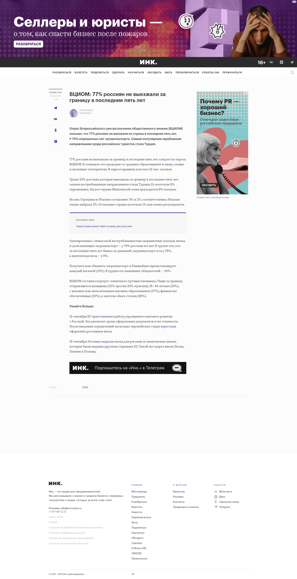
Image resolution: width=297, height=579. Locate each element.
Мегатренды (139, 491)
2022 (85, 387)
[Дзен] (281, 62)
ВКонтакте (225, 491)
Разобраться (62, 72)
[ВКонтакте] (271, 62)
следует (164, 159)
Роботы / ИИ (210, 72)
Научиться (136, 72)
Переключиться (187, 72)
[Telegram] (292, 62)
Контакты (179, 502)
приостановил (102, 316)
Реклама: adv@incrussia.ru (65, 508)
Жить (168, 72)
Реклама (178, 497)
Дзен (221, 497)
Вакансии (179, 491)
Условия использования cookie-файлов (71, 538)
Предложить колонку (186, 507)
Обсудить (154, 72)
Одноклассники (228, 502)
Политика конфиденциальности (67, 533)
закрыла (107, 341)
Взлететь (81, 72)
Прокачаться (232, 72)
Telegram (224, 507)
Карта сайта (56, 517)
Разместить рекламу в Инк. (213, 198)
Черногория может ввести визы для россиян (104, 226)
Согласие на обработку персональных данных (76, 527)
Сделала (118, 72)
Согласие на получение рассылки (68, 543)
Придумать (138, 497)
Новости (136, 512)
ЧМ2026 (136, 553)
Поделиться (100, 72)
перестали (168, 326)
